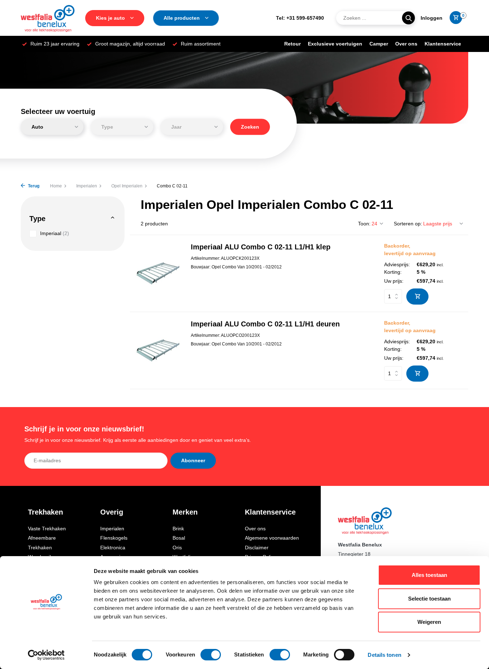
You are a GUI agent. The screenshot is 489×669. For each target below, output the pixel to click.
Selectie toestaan (429, 599)
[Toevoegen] (417, 296)
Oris (177, 547)
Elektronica (112, 547)
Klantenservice (443, 44)
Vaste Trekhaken (47, 528)
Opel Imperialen (126, 185)
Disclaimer (256, 547)
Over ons (406, 44)
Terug (33, 185)
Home (56, 185)
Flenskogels (113, 538)
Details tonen (384, 655)
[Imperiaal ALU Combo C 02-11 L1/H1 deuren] (157, 350)
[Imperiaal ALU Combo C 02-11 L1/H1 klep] (157, 273)
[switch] (210, 654)
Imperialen (86, 185)
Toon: (364, 223)
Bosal (179, 538)
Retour (292, 44)
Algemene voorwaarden (272, 538)
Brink (178, 528)
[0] (454, 18)
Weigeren (429, 622)
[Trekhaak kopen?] (47, 18)
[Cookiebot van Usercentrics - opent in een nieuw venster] (46, 655)
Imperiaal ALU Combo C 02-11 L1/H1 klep (260, 247)
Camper (378, 44)
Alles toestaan (429, 575)
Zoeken (250, 127)
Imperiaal (54, 233)
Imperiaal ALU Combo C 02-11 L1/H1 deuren (265, 324)
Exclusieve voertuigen (335, 44)
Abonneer (193, 460)
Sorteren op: (408, 223)
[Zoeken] (408, 18)
